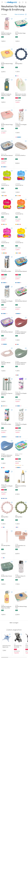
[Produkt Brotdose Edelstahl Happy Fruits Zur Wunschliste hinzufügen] (11, 110)
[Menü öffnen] (2, 2)
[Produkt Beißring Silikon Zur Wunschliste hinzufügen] (25, 49)
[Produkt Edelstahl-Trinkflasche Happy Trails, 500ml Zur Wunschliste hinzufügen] (11, 592)
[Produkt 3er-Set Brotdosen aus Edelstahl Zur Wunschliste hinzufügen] (25, 531)
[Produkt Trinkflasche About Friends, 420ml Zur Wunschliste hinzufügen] (25, 561)
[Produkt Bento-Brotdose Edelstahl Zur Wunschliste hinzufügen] (11, 141)
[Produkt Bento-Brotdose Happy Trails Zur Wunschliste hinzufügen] (25, 19)
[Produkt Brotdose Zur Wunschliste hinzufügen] (25, 441)
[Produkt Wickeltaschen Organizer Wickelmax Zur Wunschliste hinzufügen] (11, 379)
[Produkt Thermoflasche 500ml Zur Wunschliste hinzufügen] (11, 257)
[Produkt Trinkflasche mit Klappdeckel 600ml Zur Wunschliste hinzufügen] (25, 110)
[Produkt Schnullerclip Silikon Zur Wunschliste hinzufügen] (11, 531)
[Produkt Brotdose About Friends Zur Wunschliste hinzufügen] (11, 561)
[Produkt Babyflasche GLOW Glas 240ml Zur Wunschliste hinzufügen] (25, 471)
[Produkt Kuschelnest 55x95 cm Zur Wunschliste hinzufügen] (25, 141)
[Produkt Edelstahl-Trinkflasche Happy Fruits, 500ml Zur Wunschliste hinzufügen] (11, 19)
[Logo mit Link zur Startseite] (12, 2)
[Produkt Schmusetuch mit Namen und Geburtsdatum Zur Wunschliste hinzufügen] (9, 634)
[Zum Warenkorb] (26, 2)
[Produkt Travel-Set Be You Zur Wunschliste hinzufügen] (11, 171)
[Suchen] (5, 2)
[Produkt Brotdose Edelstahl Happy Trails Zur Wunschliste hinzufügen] (11, 49)
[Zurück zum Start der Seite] (26, 867)
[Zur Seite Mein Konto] (20, 2)
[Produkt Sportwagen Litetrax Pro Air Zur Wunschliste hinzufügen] (21, 634)
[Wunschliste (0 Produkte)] (23, 2)
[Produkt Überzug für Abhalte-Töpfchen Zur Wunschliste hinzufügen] (11, 348)
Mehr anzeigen (14, 623)
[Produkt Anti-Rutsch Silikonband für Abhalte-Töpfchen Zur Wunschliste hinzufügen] (25, 317)
